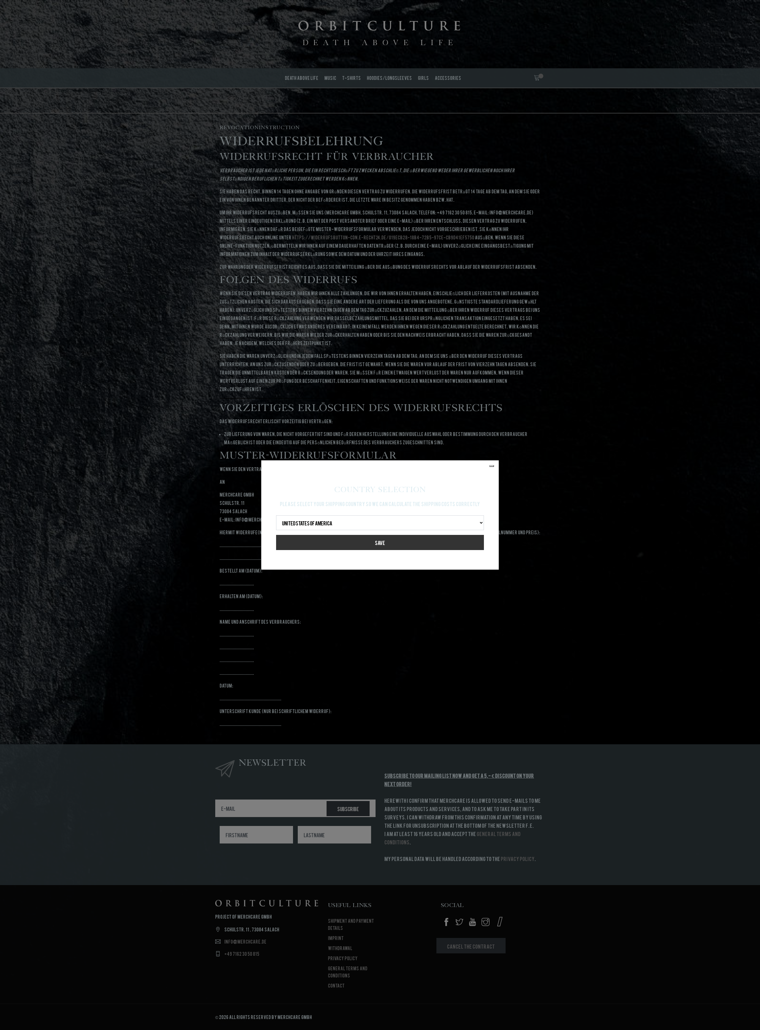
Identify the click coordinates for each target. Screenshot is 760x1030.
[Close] (491, 466)
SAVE (380, 542)
